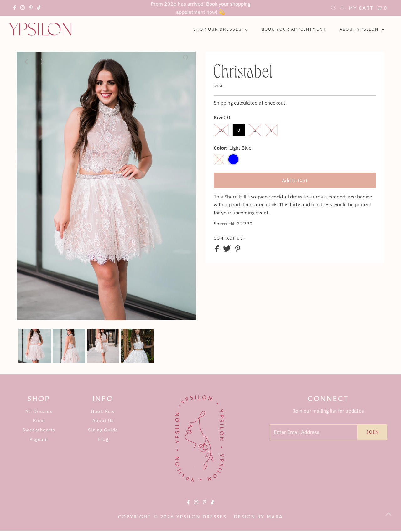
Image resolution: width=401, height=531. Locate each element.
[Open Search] (333, 8)
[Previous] (27, 62)
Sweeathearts (39, 430)
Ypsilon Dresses (201, 517)
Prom (39, 420)
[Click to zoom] (186, 62)
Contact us (228, 238)
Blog (103, 439)
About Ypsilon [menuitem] (360, 29)
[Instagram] (22, 8)
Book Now (103, 411)
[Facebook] (15, 8)
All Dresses (39, 411)
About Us (103, 420)
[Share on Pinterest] (237, 250)
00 (221, 130)
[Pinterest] (31, 8)
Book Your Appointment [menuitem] (294, 29)
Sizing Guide (103, 430)
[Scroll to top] (388, 518)
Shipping (223, 103)
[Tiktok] (38, 8)
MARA (275, 517)
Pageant (39, 439)
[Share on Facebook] (217, 250)
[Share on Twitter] (227, 250)
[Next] (42, 62)
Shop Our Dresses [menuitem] (218, 29)
